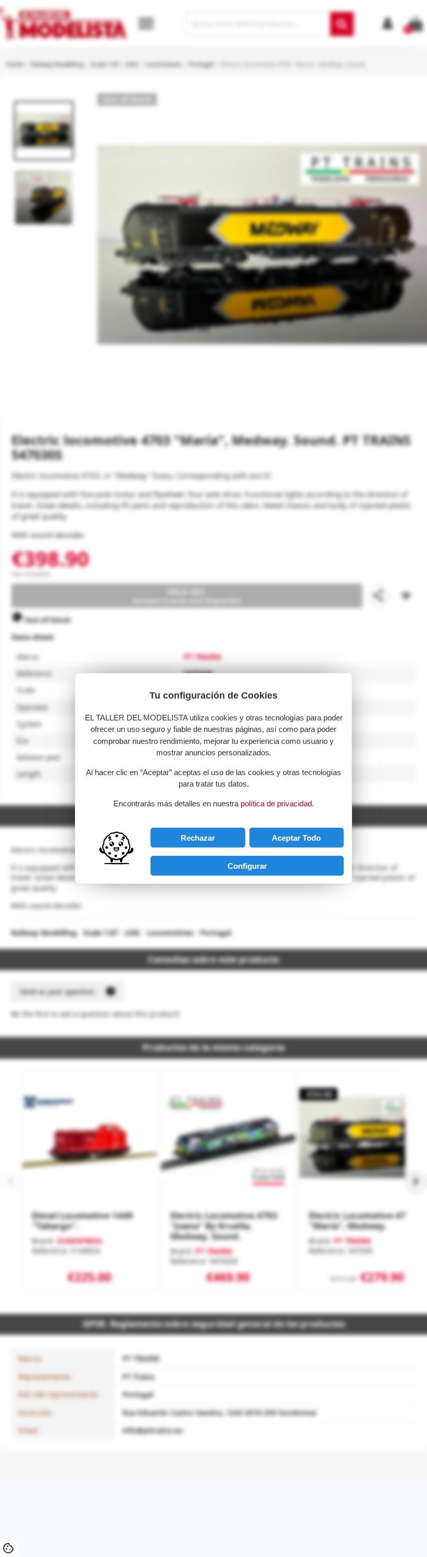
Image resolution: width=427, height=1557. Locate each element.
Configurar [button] (247, 866)
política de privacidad (276, 803)
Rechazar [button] (198, 837)
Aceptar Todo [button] (296, 837)
